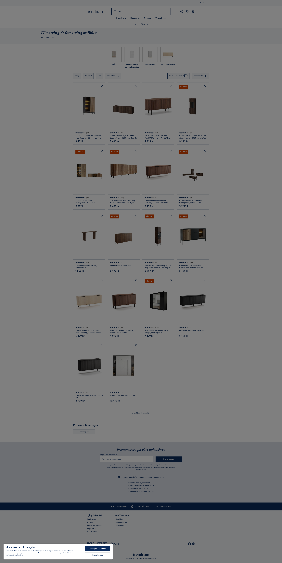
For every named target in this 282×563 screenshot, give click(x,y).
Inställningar (97, 555)
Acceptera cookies (98, 549)
